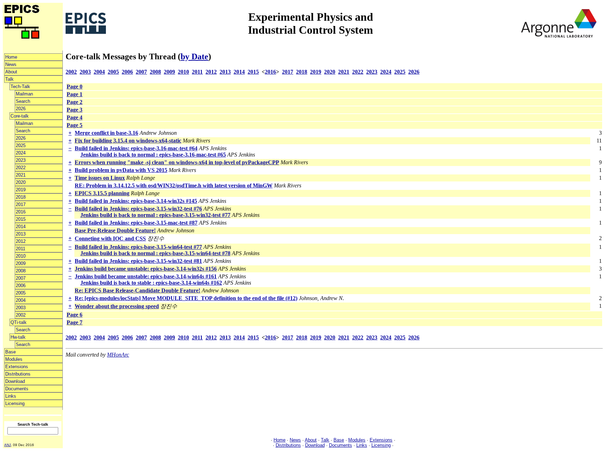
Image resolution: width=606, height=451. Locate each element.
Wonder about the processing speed (117, 306)
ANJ (7, 445)
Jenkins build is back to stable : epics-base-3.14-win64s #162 (151, 283)
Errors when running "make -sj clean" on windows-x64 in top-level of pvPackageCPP (177, 162)
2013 (21, 234)
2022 (21, 167)
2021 (21, 175)
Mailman (24, 94)
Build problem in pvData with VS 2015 (121, 170)
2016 (21, 211)
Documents (16, 388)
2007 (21, 278)
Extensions (16, 366)
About (11, 71)
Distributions (18, 374)
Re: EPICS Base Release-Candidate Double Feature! (137, 290)
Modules (13, 359)
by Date (194, 56)
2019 (21, 189)
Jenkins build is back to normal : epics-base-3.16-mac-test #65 (153, 155)
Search (23, 101)
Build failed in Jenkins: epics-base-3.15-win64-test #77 (138, 247)
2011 (20, 248)
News (10, 64)
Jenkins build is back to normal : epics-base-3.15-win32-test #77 (155, 215)
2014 (21, 226)
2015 (21, 219)
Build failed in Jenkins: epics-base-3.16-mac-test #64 (136, 148)
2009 (21, 263)
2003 (21, 307)
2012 (21, 241)
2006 (21, 285)
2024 (21, 152)
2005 (21, 293)
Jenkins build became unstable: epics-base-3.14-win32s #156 (146, 269)
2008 (21, 270)
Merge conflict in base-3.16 (106, 133)
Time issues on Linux (100, 178)
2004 (21, 300)
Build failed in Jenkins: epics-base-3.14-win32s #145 (136, 201)
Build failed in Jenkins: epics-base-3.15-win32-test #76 (138, 209)
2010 (21, 256)
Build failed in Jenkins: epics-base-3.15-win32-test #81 (138, 261)
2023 (21, 160)
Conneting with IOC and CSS (110, 238)
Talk (9, 79)
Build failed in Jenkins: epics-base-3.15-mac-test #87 (136, 223)
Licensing (15, 403)
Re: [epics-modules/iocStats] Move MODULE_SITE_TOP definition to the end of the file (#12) (186, 298)
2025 (21, 145)
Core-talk (20, 116)
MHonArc (118, 355)
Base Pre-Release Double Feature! (115, 230)
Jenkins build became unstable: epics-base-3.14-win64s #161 (146, 276)
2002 (21, 315)
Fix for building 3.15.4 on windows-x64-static (128, 141)
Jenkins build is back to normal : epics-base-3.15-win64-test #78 (155, 253)
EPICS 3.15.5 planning (102, 193)
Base (10, 351)
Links (10, 396)
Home (11, 57)
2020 (21, 182)
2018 (21, 197)
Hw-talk (18, 337)
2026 (21, 108)
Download (15, 381)
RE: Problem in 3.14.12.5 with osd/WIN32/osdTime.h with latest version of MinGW (173, 185)
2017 (21, 204)
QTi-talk (19, 322)
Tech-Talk (20, 86)
